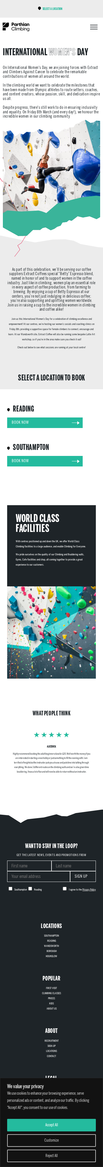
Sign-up (51, 1046)
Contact (51, 1056)
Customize (51, 1140)
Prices (51, 998)
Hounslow (51, 956)
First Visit (51, 988)
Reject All (51, 1155)
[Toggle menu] (93, 27)
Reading (51, 941)
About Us (52, 1008)
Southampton (51, 935)
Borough (52, 951)
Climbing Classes (51, 993)
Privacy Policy (89, 889)
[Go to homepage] (16, 26)
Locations (51, 1051)
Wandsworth (51, 946)
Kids (51, 1003)
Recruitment (52, 1041)
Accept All (51, 1125)
